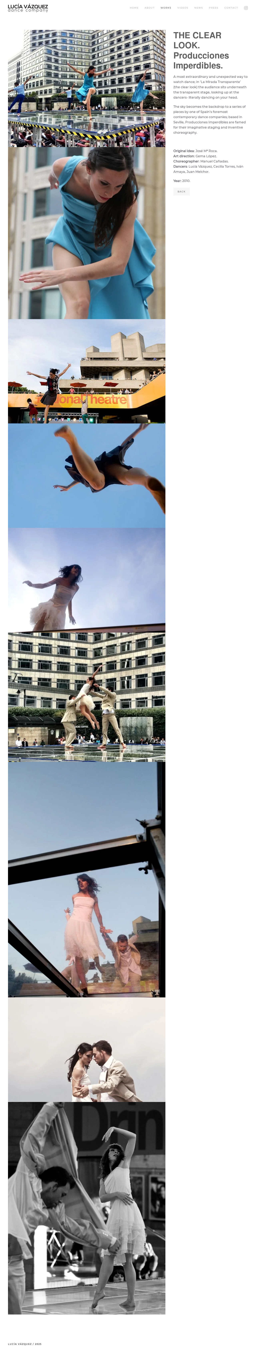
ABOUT (150, 7)
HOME (134, 7)
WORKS (166, 7)
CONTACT (231, 7)
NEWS (198, 7)
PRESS (213, 7)
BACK (182, 191)
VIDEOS (182, 7)
